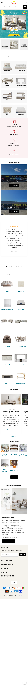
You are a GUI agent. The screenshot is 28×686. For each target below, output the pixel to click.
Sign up (22, 554)
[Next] (24, 45)
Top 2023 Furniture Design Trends (11, 412)
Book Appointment (8, 541)
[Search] (25, 7)
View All (14, 477)
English (13, 582)
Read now (10, 430)
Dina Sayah (14, 251)
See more (13, 436)
